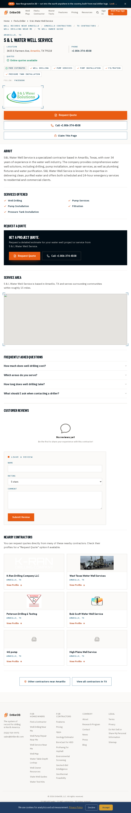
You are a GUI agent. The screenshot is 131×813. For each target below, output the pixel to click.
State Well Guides (38, 776)
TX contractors (86, 26)
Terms (112, 719)
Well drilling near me (18, 29)
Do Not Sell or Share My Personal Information (117, 733)
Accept (106, 807)
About (85, 719)
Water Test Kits (37, 781)
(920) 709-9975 (11, 733)
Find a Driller (20, 21)
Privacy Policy (76, 807)
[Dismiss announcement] (125, 3)
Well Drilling (41, 68)
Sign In (103, 12)
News (85, 734)
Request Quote (68, 115)
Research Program (91, 724)
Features (63, 12)
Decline (91, 807)
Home (7, 21)
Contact (86, 729)
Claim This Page (67, 135)
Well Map (27, 12)
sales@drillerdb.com (14, 736)
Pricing (74, 12)
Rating (11, 476)
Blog (84, 744)
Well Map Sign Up (118, 12)
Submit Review (21, 517)
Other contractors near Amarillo (47, 681)
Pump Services (64, 68)
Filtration (114, 68)
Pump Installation (90, 68)
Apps (58, 732)
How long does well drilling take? (24, 384)
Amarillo (35, 50)
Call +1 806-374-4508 (67, 125)
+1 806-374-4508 (81, 50)
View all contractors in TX (92, 681)
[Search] (97, 12)
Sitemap (113, 742)
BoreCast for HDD (64, 742)
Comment (12, 489)
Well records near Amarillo (21, 26)
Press (85, 739)
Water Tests (51, 12)
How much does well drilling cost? (25, 365)
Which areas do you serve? (20, 375)
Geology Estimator (65, 737)
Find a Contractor (39, 12)
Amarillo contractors (58, 26)
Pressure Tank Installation (24, 74)
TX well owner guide (51, 29)
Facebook (20, 80)
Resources (87, 12)
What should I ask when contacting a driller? (31, 393)
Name (10, 463)
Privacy (112, 724)
